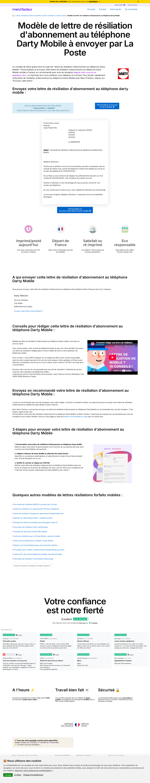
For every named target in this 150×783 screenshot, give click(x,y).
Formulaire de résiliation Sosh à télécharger (31, 527)
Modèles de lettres (28, 15)
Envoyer (91, 9)
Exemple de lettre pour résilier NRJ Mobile (30, 532)
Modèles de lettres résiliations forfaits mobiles (50, 15)
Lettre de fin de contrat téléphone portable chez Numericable (38, 554)
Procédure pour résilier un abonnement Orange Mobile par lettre (39, 550)
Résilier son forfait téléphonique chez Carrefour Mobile (35, 545)
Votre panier (115, 9)
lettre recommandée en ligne (76, 416)
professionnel (132, 5)
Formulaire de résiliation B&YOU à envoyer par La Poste (35, 504)
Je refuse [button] (17, 775)
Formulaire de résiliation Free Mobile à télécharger (33, 559)
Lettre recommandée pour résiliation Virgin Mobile (33, 541)
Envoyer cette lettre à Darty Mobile (28, 311)
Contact (102, 9)
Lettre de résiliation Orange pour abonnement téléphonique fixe (39, 513)
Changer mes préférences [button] (33, 775)
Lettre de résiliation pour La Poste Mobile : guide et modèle (37, 536)
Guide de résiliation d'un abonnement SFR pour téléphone (36, 509)
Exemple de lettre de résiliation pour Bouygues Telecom (36, 522)
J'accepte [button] (8, 775)
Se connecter (131, 9)
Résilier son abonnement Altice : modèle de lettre (33, 518)
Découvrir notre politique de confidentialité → (34, 770)
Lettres (18, 15)
